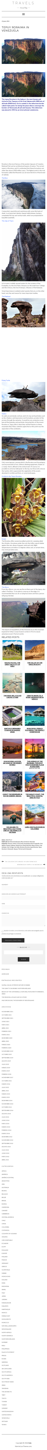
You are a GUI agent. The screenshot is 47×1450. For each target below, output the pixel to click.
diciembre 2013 (7, 1137)
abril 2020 (5, 1041)
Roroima (27, 847)
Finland (4, 1257)
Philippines (5, 1349)
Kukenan (13, 845)
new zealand (6, 1329)
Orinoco (37, 845)
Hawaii (4, 1273)
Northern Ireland (8, 1339)
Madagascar (6, 1303)
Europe (4, 1253)
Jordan (4, 1299)
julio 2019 (5, 1064)
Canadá (4, 1210)
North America (7, 1336)
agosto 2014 (6, 1113)
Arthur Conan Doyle (18, 843)
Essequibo (37, 843)
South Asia (5, 1378)
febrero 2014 (6, 1130)
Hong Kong (6, 1276)
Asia (3, 1184)
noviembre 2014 (7, 1104)
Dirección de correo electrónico (14, 894)
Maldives (5, 1306)
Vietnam (5, 1421)
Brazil (32, 843)
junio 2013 (5, 1153)
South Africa (6, 1372)
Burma (4, 1204)
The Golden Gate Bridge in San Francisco (21, 861)
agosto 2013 (6, 1146)
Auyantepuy (27, 843)
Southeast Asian (8, 1382)
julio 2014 (5, 1117)
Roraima (22, 847)
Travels (23, 3)
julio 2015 (5, 1087)
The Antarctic (7, 1392)
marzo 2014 (6, 1127)
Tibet (3, 1395)
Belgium (5, 1194)
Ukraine (5, 1408)
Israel (4, 1289)
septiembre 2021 (7, 1018)
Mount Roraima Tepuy (29, 845)
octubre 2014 (7, 1107)
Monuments (6, 1319)
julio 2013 (5, 1150)
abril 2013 (5, 1160)
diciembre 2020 (7, 1038)
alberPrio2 (9, 840)
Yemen (4, 1424)
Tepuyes (16, 849)
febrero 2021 (6, 1031)
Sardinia (5, 1362)
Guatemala (6, 1270)
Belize (4, 1197)
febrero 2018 (6, 1074)
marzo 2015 (6, 1094)
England (5, 1250)
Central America (8, 1217)
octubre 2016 (7, 1081)
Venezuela (32, 841)
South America (7, 1375)
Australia (5, 1187)
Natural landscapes (15, 841)
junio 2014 (5, 1120)
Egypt (4, 1247)
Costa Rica (5, 1230)
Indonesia (5, 1286)
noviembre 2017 (7, 1077)
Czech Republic (7, 1240)
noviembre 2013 (7, 1140)
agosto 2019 (6, 1061)
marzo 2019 (6, 1067)
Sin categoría (7, 1368)
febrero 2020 (6, 1048)
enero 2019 (6, 1071)
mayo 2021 (5, 1025)
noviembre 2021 (7, 1011)
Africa (4, 1171)
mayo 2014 (5, 1123)
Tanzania (5, 1388)
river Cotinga (10, 847)
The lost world (22, 849)
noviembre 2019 (7, 1051)
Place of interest (25, 841)
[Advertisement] (23, 353)
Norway (5, 1342)
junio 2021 (5, 1021)
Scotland (5, 1365)
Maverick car (19, 845)
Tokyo (4, 1398)
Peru (3, 1345)
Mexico (4, 1312)
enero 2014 (6, 1133)
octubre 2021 (7, 1015)
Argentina (5, 1181)
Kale (30, 1443)
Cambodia (5, 1207)
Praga (4, 1355)
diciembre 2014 (7, 1100)
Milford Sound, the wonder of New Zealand (18, 1000)
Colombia (5, 1227)
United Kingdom (7, 1411)
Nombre (5, 884)
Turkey (4, 1405)
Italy (3, 1293)
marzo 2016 (6, 1084)
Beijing (4, 1191)
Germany (5, 1263)
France (4, 1260)
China (4, 1224)
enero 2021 (6, 1034)
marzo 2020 (6, 1044)
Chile (3, 1220)
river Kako (17, 847)
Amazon (10, 843)
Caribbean (5, 1214)
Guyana (8, 845)
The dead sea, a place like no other (14, 997)
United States (6, 1415)
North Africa (6, 1332)
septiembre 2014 (7, 1110)
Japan (4, 1296)
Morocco (5, 1322)
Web (3, 903)
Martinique (6, 1309)
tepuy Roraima (34, 847)
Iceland (4, 1280)
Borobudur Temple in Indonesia (29, 864)
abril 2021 (5, 1028)
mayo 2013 (5, 1156)
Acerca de (5, 974)
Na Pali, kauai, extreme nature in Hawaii (16, 985)
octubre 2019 (7, 1054)
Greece (4, 1266)
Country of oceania (9, 1233)
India (3, 1283)
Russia (4, 1359)
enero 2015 (6, 1097)
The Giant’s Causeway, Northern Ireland (16, 988)
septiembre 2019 (7, 1058)
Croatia (4, 1237)
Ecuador (5, 1243)
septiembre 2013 (7, 1143)
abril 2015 (5, 1091)
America (5, 1174)
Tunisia (4, 1401)
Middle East (6, 1316)
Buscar (23, 959)
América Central (8, 1177)
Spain (3, 1385)
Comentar (5, 913)
